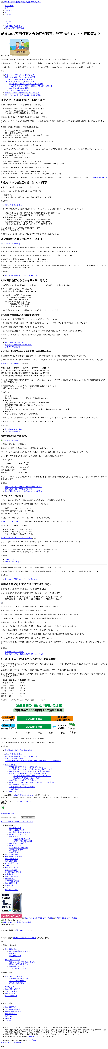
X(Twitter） (21, 801)
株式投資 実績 (10, 1007)
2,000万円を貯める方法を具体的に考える (20, 81)
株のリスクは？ (15, 845)
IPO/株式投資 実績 (12, 881)
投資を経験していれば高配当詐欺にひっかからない (24, 654)
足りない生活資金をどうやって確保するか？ (22, 275)
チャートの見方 (11, 870)
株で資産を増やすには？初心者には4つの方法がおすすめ (30, 769)
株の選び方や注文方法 (13, 856)
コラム (7, 887)
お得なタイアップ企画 (17, 968)
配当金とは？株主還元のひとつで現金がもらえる (23, 487)
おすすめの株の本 (16, 850)
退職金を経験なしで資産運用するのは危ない (22, 93)
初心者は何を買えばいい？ (19, 978)
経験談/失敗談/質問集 (13, 872)
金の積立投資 (10, 879)
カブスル (32, 1040)
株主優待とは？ (15, 956)
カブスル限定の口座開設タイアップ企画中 (17, 822)
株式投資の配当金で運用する (20, 88)
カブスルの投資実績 (12, 347)
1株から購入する (11, 863)
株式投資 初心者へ (8, 813)
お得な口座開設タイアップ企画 (24, 938)
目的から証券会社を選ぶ (18, 964)
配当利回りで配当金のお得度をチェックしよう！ (32, 776)
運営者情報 (5, 1042)
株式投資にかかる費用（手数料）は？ (23, 780)
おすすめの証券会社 (12, 854)
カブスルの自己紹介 (12, 1009)
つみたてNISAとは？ (13, 562)
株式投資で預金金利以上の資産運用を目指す (26, 84)
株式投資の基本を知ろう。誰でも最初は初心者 (27, 767)
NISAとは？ (9, 10)
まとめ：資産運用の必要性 (15, 758)
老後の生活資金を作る (98, 177)
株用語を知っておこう (13, 868)
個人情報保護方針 (16, 1042)
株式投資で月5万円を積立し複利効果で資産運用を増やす (30, 86)
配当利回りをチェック (22, 839)
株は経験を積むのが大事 (14, 342)
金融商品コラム (11, 1014)
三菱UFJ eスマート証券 (9, 521)
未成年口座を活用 (12, 876)
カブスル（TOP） (11, 890)
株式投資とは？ (11, 765)
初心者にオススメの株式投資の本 (22, 787)
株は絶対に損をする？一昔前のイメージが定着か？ (24, 491)
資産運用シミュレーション (11, 363)
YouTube (8, 14)
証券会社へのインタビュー (19, 966)
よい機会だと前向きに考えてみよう (18, 79)
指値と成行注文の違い (17, 981)
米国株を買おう (11, 874)
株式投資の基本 (11, 949)
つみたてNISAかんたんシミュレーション (16, 538)
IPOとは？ (9, 8)
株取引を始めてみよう (13, 976)
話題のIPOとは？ (11, 859)
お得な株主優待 (11, 861)
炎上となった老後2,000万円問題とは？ (19, 75)
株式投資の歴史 (15, 789)
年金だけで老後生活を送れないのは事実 (20, 77)
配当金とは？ (14, 837)
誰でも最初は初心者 (16, 830)
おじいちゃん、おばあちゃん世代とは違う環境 (22, 95)
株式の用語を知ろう (12, 989)
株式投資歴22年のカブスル (24, 795)
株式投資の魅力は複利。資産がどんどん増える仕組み (29, 771)
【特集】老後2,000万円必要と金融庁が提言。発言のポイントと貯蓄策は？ (33, 761)
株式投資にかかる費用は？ (19, 843)
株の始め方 (9, 6)
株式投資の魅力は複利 (13, 429)
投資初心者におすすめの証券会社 (22, 962)
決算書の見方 (10, 885)
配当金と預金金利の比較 (23, 841)
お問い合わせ (19, 930)
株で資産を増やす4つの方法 (19, 832)
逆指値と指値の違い (16, 983)
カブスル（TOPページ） (14, 791)
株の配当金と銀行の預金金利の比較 (18, 345)
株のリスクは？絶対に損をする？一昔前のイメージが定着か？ (33, 782)
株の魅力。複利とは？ (17, 834)
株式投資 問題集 (11, 883)
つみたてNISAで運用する (18, 90)
